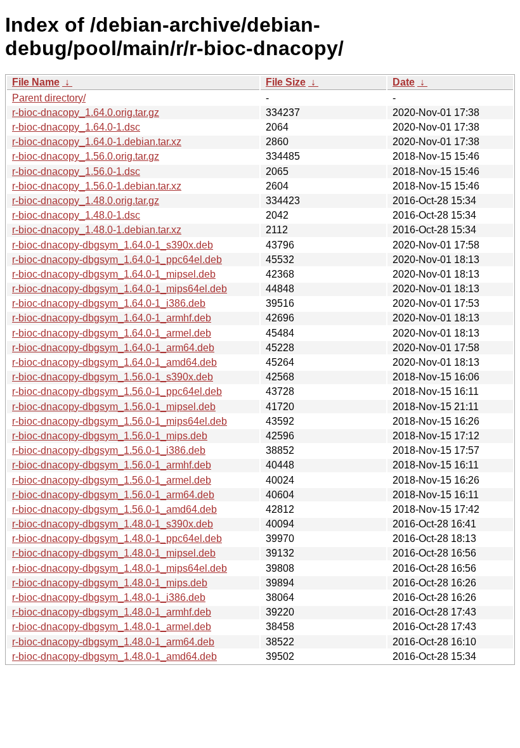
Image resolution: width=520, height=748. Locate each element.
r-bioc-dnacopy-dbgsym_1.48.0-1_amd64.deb (114, 656)
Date (404, 82)
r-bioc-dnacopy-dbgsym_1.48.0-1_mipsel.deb (114, 553)
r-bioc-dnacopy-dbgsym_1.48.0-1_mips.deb (109, 582)
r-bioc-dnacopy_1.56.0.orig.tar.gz (85, 156)
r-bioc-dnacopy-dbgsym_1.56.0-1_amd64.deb (114, 509)
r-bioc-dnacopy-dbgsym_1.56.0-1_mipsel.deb (114, 406)
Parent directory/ (49, 98)
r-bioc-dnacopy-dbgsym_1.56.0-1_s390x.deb (112, 376)
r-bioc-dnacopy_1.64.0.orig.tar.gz (85, 112)
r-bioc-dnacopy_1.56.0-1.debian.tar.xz (96, 186)
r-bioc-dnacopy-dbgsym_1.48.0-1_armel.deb (111, 626)
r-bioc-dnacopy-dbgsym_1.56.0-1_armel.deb (111, 480)
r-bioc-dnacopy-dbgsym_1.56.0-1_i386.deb (108, 450)
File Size (286, 82)
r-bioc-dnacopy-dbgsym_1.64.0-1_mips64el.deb (119, 288)
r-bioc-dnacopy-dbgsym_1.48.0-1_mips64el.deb (119, 568)
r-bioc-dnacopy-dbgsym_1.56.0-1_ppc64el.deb (117, 391)
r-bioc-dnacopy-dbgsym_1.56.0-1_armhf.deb (111, 465)
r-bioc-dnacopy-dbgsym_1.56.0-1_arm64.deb (113, 494)
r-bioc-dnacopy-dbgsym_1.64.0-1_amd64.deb (114, 362)
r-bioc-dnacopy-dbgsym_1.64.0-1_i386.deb (108, 303)
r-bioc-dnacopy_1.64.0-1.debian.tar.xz (96, 141)
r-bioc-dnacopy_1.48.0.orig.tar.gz (85, 200)
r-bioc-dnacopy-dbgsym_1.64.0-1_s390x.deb (112, 245)
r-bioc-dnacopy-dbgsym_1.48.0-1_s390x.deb (112, 524)
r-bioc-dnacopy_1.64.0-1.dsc (76, 127)
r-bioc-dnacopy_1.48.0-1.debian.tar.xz (96, 229)
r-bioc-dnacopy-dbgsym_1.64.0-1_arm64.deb (113, 347)
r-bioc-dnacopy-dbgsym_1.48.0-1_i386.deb (108, 597)
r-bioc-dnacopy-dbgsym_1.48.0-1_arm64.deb (113, 641)
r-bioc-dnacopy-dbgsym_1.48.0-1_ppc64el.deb (117, 538)
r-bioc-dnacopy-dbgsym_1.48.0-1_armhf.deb (111, 612)
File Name (36, 82)
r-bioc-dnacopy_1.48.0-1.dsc (76, 215)
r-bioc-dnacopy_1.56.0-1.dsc (76, 171)
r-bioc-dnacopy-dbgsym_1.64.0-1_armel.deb (111, 333)
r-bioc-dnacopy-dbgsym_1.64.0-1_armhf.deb (111, 318)
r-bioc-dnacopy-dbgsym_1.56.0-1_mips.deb (109, 435)
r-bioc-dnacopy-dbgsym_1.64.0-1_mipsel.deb (114, 274)
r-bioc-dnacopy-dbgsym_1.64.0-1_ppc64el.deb (117, 259)
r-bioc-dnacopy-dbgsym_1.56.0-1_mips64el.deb (119, 421)
